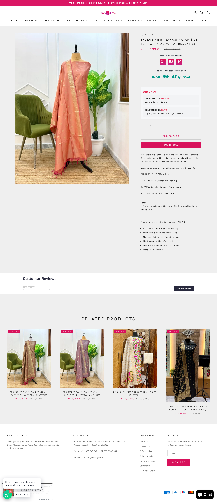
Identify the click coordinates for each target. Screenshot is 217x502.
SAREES (190, 20)
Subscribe (178, 462)
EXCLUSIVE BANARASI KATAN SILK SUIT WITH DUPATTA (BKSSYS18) (29, 393)
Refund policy (146, 451)
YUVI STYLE (147, 35)
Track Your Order (147, 470)
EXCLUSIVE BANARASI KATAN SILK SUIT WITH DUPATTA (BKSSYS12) (82, 393)
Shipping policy (147, 456)
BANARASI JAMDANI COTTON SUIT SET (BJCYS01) (135, 393)
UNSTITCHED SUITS (77, 20)
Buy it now (171, 145)
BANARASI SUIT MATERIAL (143, 20)
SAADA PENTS (172, 20)
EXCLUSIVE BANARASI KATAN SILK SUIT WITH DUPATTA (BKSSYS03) (187, 408)
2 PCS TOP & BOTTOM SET (108, 20)
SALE (204, 20)
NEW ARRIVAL (31, 20)
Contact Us (145, 465)
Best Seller (52, 20)
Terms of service (147, 461)
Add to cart (171, 136)
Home (13, 20)
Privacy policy (146, 446)
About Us (144, 441)
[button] (184, 288)
